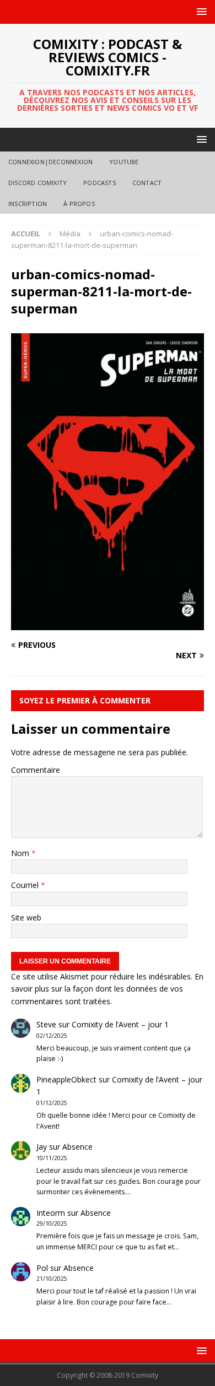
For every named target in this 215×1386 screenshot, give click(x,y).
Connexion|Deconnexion (50, 162)
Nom (21, 853)
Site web (26, 917)
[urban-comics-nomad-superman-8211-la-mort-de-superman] (107, 623)
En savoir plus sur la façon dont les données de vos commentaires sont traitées (107, 988)
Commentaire (35, 770)
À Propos (79, 203)
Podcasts (99, 182)
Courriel (26, 885)
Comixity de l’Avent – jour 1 (120, 1024)
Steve (46, 1024)
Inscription (27, 203)
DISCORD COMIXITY (37, 182)
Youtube (123, 162)
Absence (77, 1146)
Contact (147, 182)
